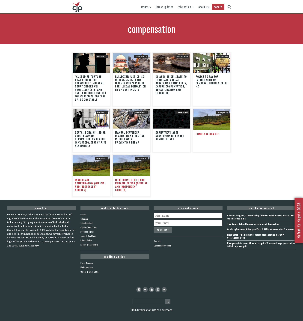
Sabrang (157, 241)
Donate (83, 214)
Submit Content (86, 223)
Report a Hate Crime (88, 227)
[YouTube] (151, 289)
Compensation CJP (207, 134)
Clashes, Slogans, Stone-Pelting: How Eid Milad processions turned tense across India (260, 217)
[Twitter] (145, 289)
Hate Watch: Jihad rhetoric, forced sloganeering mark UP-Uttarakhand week (256, 236)
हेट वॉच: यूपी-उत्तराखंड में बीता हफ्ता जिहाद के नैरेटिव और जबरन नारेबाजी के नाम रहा (260, 229)
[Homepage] (164, 289)
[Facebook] (138, 289)
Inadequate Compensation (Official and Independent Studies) (90, 185)
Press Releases (86, 263)
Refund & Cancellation (89, 244)
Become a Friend (87, 231)
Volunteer (84, 218)
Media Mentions (86, 267)
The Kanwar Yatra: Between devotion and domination (253, 223)
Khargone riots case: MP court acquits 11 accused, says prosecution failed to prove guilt (261, 244)
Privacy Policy (86, 240)
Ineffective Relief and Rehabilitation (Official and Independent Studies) (131, 185)
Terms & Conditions (88, 236)
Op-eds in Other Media (89, 271)
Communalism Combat (162, 245)
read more (35, 245)
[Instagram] (157, 289)
